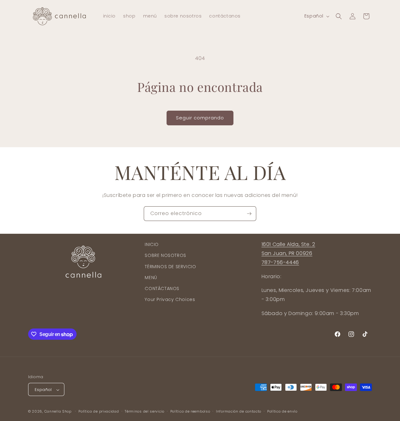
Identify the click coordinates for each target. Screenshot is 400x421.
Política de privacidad (98, 411)
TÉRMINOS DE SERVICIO (170, 266)
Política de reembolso (190, 411)
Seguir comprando (200, 117)
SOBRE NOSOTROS (165, 255)
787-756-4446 (280, 262)
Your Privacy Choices (170, 299)
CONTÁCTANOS (162, 288)
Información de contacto (238, 411)
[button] (339, 16)
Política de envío (282, 411)
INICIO (152, 244)
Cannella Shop (58, 411)
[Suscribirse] (249, 213)
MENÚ (151, 277)
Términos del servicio (144, 411)
